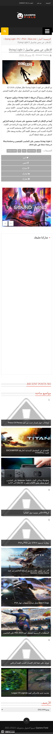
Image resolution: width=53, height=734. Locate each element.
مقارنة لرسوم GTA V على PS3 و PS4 (33, 543)
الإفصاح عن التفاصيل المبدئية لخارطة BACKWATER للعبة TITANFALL (27, 451)
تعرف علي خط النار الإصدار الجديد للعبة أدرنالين (29, 663)
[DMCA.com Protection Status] (8, 732)
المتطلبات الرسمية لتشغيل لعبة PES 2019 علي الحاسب (26, 633)
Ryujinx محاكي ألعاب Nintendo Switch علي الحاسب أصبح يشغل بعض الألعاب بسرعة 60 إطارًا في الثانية (27, 481)
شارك (24, 168)
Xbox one (32, 39)
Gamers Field (42, 728)
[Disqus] (26, 272)
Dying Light (10, 39)
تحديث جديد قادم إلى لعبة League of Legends (30, 693)
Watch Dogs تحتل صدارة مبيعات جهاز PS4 (31, 603)
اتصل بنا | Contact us (26, 3)
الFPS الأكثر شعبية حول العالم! (36, 513)
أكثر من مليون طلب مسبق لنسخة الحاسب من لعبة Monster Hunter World (28, 571)
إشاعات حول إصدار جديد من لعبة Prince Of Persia (28, 423)
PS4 (24, 39)
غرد (24, 157)
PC (18, 39)
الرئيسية (48, 3)
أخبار (40, 39)
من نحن (39, 3)
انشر (25, 163)
